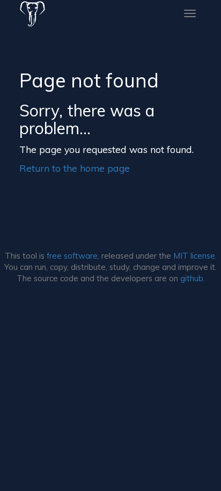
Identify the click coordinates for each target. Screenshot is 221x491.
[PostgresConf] (32, 13)
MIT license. (195, 256)
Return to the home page (74, 168)
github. (192, 278)
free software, (73, 256)
